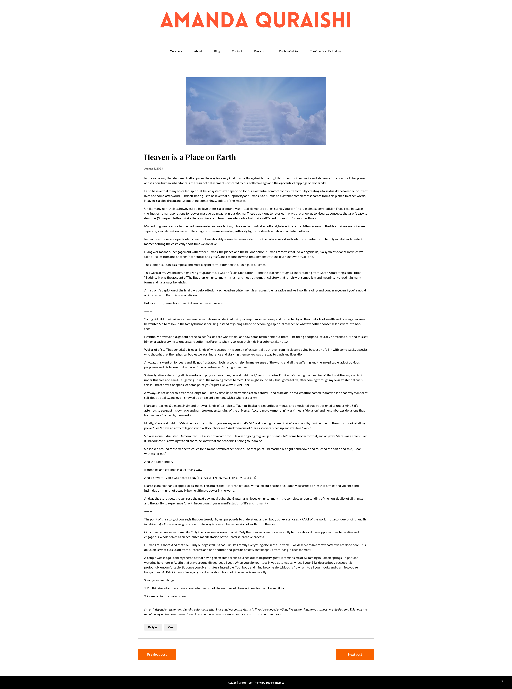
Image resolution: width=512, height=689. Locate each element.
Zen (170, 627)
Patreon (343, 609)
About (198, 51)
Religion (153, 627)
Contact (237, 51)
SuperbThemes (275, 682)
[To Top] (501, 680)
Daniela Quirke (288, 51)
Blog (217, 51)
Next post (355, 654)
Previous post (157, 654)
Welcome (176, 51)
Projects (259, 51)
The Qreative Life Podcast (326, 51)
